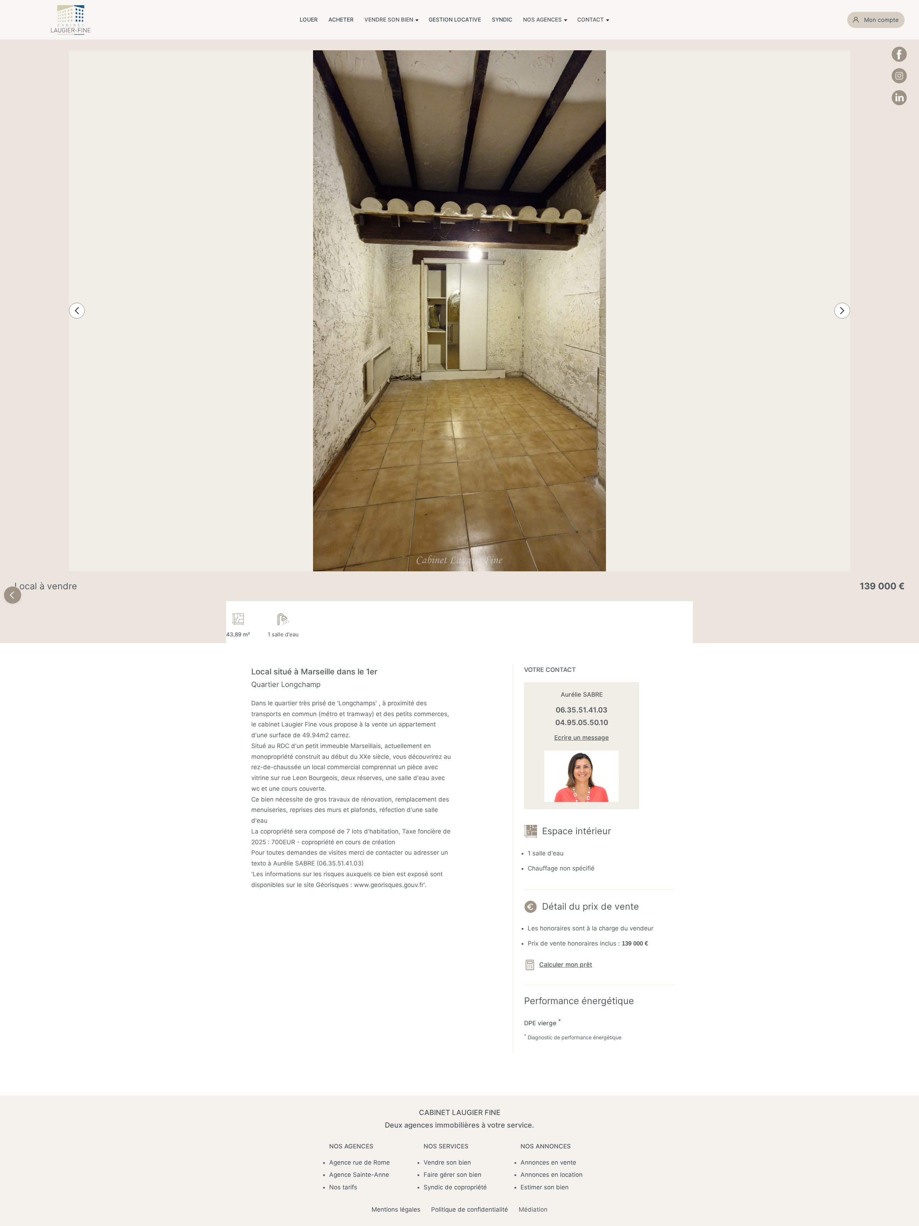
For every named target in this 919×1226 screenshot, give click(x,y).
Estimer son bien (545, 1187)
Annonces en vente (548, 1162)
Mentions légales (396, 1209)
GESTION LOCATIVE (455, 19)
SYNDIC (502, 19)
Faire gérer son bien (452, 1174)
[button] (77, 311)
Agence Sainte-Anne (359, 1174)
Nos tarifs (343, 1187)
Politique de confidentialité (469, 1209)
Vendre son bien (447, 1162)
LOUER (309, 19)
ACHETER (341, 19)
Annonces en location (552, 1174)
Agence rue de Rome (359, 1162)
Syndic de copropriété (455, 1187)
